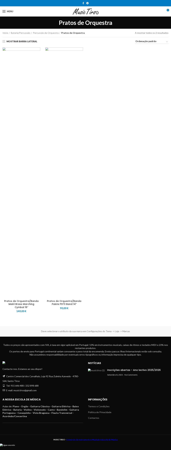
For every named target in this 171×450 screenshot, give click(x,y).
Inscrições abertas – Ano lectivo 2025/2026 (134, 370)
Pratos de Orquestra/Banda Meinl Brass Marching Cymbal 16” (21, 304)
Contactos (93, 417)
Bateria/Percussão (20, 32)
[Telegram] (87, 3)
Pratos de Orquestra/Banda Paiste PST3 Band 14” (64, 303)
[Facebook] (83, 3)
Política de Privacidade (99, 412)
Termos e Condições (99, 406)
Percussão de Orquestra (46, 32)
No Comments (131, 375)
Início (5, 32)
